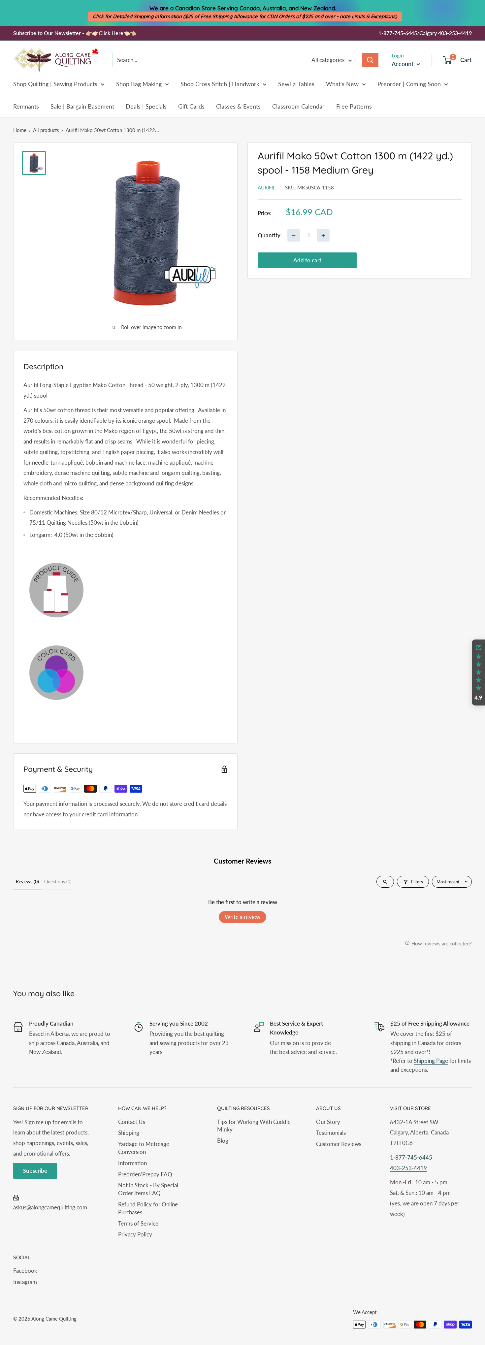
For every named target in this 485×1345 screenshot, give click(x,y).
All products (46, 130)
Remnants (26, 106)
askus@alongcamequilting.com (50, 1207)
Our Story (328, 1121)
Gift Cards (191, 106)
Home (19, 130)
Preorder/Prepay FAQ (145, 1174)
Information (132, 1163)
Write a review (242, 916)
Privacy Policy (135, 1234)
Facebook (25, 1270)
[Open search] (385, 882)
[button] (478, 672)
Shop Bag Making (139, 83)
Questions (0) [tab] (58, 881)
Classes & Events (238, 106)
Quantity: (270, 235)
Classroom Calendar (298, 106)
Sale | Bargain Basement (82, 106)
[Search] (370, 60)
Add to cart (307, 260)
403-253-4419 (408, 1168)
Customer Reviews (338, 1143)
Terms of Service (138, 1223)
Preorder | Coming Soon (409, 83)
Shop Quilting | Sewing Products (55, 83)
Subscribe (35, 1170)
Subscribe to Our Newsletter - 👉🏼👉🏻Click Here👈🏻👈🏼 (75, 33)
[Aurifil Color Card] (125, 673)
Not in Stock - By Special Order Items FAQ (148, 1189)
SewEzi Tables (296, 83)
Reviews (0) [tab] (27, 881)
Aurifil (266, 187)
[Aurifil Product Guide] (125, 590)
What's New (342, 83)
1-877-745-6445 (411, 1157)
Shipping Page (431, 1060)
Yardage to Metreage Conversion (143, 1147)
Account (403, 63)
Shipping (128, 1132)
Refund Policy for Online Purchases (148, 1208)
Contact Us (131, 1121)
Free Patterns (354, 106)
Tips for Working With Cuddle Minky (254, 1125)
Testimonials (331, 1132)
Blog (222, 1140)
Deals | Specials (146, 106)
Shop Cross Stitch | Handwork (219, 83)
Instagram (25, 1281)
